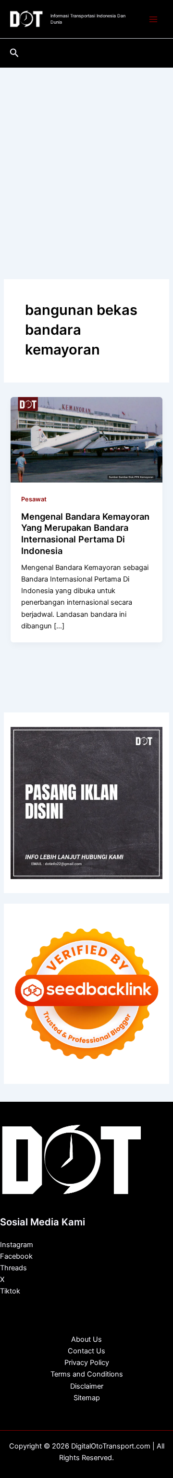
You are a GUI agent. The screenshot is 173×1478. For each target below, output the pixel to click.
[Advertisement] (86, 159)
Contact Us (86, 1351)
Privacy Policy (86, 1362)
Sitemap (87, 1397)
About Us (86, 1339)
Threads (13, 1268)
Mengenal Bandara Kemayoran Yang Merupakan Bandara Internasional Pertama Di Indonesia (85, 533)
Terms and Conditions (86, 1374)
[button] (14, 53)
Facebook (16, 1256)
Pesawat (34, 499)
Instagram (16, 1244)
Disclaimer (86, 1386)
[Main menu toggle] (153, 19)
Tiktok (10, 1291)
